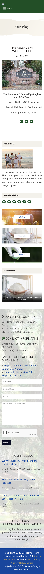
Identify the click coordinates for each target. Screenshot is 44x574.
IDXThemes (32, 559)
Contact (19, 375)
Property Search (12, 365)
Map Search (29, 365)
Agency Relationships (22, 562)
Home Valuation (12, 372)
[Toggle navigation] (7, 8)
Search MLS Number (12, 368)
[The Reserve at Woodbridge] (22, 76)
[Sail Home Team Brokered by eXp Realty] (21, 4)
